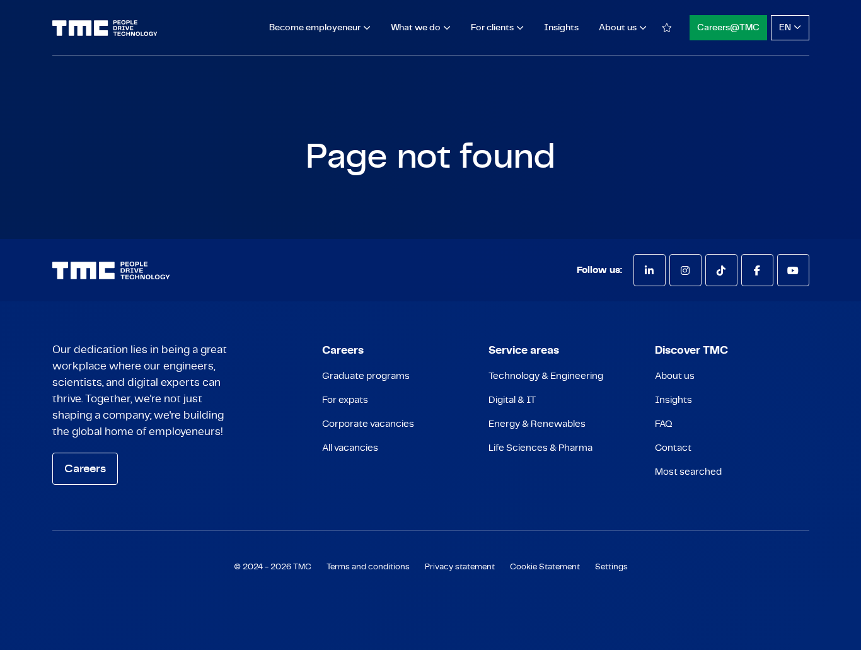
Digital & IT (512, 400)
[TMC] (105, 28)
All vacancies (350, 448)
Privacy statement (460, 567)
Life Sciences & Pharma (540, 448)
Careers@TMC (728, 27)
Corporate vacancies (368, 424)
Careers (85, 469)
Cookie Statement (545, 567)
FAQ (664, 424)
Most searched (688, 472)
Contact (673, 448)
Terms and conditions (368, 567)
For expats (345, 400)
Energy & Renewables (537, 424)
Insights (561, 27)
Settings (611, 567)
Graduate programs (366, 376)
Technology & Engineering (545, 376)
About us (675, 376)
